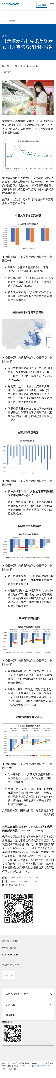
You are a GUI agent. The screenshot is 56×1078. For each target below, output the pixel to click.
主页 (4, 20)
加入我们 (10, 1004)
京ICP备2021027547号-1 (42, 1066)
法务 (4, 1069)
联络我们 (42, 4)
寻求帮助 (10, 1015)
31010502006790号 (26, 1066)
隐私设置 (12, 1069)
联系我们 (8, 975)
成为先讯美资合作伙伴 (17, 993)
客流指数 (12, 20)
